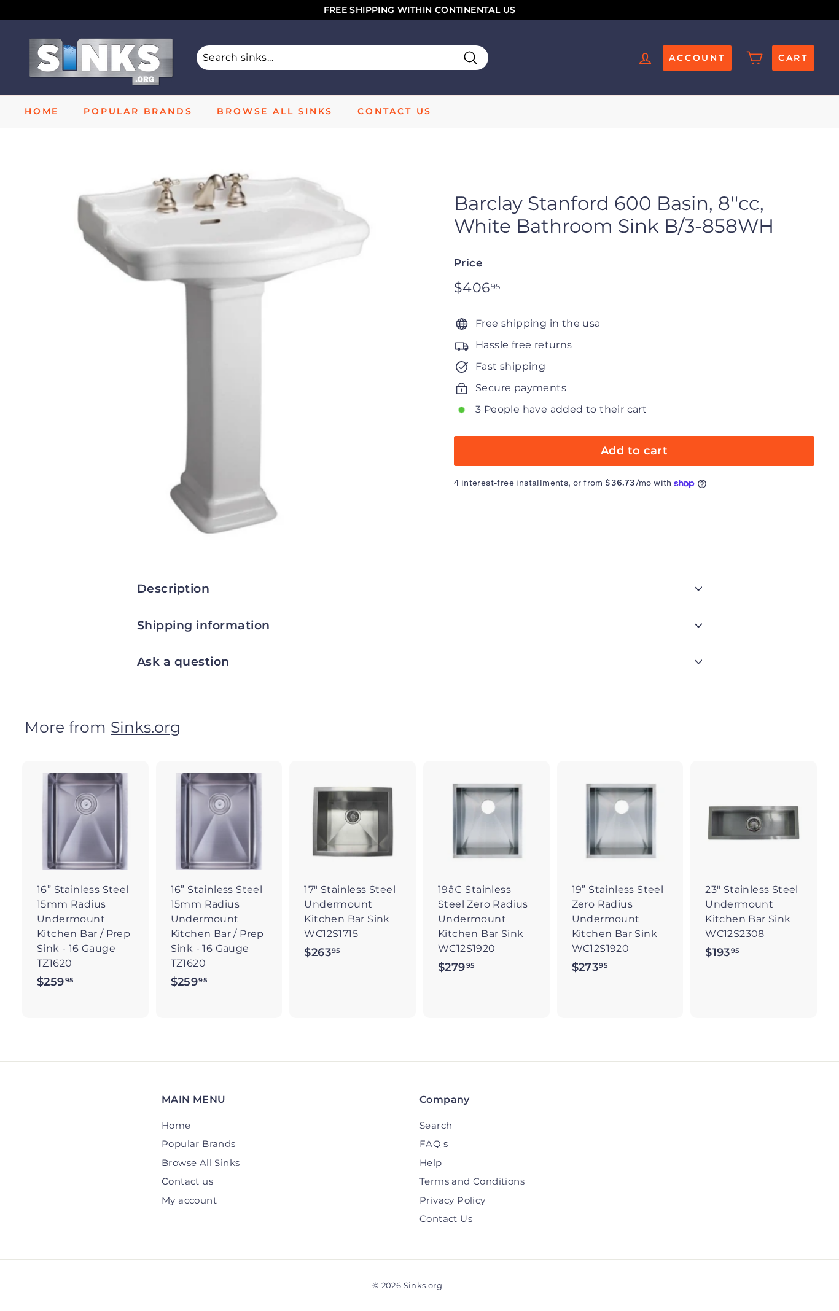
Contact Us (445, 1218)
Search (435, 1125)
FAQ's (433, 1144)
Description (173, 589)
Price (468, 263)
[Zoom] (218, 352)
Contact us (394, 111)
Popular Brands (138, 111)
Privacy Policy (452, 1200)
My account (189, 1200)
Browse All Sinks (275, 111)
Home (42, 111)
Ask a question (183, 662)
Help (430, 1163)
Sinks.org (146, 727)
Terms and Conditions (472, 1181)
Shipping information (203, 625)
